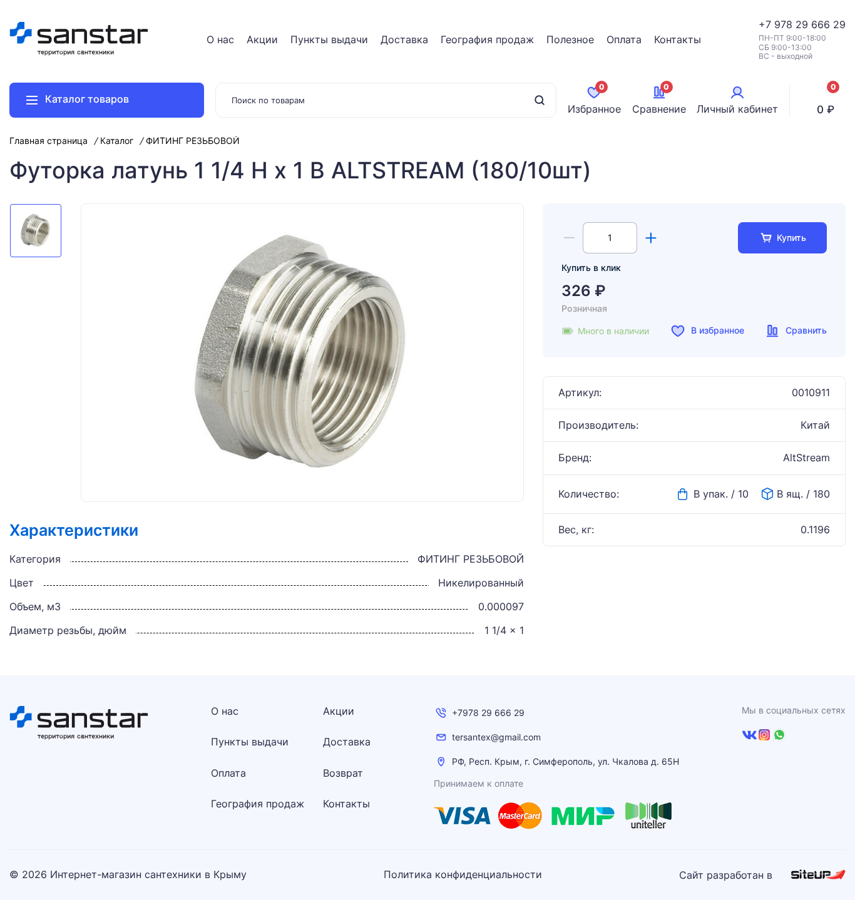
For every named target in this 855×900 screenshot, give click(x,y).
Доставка (404, 39)
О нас (220, 39)
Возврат (343, 773)
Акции (262, 39)
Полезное (570, 39)
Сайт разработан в (727, 875)
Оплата (624, 39)
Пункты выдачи (329, 39)
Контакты (677, 39)
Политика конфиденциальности (463, 875)
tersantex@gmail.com (496, 737)
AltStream (806, 458)
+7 (766, 24)
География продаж (487, 39)
